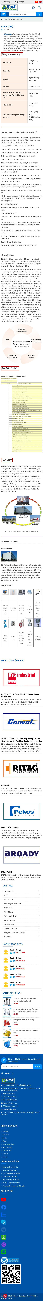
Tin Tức (5, 1154)
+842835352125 (11, 1097)
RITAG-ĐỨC (5, 785)
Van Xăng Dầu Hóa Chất (12, 904)
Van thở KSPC (9, 891)
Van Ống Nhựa (9, 924)
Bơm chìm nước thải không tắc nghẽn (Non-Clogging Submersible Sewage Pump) (25, 1010)
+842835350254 (11, 1100)
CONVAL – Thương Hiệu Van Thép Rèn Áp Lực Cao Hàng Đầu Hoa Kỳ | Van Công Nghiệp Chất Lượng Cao (21, 740)
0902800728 (20, 977)
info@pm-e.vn (12, 1103)
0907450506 (20, 961)
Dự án (5, 1138)
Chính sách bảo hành (10, 1176)
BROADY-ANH (6, 872)
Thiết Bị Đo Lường (10, 929)
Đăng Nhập (14, 2)
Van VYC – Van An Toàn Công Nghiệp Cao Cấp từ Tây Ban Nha (20, 695)
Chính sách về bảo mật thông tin (14, 1186)
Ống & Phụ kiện (9, 920)
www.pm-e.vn (13, 1106)
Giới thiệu (6, 1132)
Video (5, 1141)
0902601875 (20, 969)
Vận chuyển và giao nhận (11, 1173)
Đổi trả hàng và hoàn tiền (11, 1183)
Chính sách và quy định (10, 1167)
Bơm (6, 895)
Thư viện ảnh (7, 1151)
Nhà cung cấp (18, 19)
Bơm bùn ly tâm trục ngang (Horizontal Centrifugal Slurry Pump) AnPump (26, 1042)
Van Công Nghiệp (10, 916)
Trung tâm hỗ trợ (8, 1144)
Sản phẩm (6, 1135)
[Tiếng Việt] (36, 2)
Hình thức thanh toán (10, 1170)
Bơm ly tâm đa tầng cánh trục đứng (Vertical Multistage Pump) (25, 1000)
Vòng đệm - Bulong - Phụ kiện (14, 933)
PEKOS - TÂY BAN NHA (10, 828)
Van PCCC (7, 937)
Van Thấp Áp (8, 912)
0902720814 (20, 953)
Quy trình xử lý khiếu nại (11, 1180)
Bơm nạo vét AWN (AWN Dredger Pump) (24, 1021)
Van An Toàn (8, 899)
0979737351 (20, 985)
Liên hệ (5, 1157)
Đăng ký (21, 2)
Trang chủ (6, 19)
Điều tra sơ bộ (5, 2)
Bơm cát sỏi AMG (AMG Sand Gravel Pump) (25, 1031)
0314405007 (10, 1094)
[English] (40, 2)
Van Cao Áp (8, 908)
